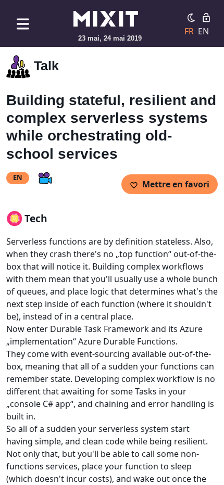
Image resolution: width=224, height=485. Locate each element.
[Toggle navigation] (22, 24)
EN (203, 31)
